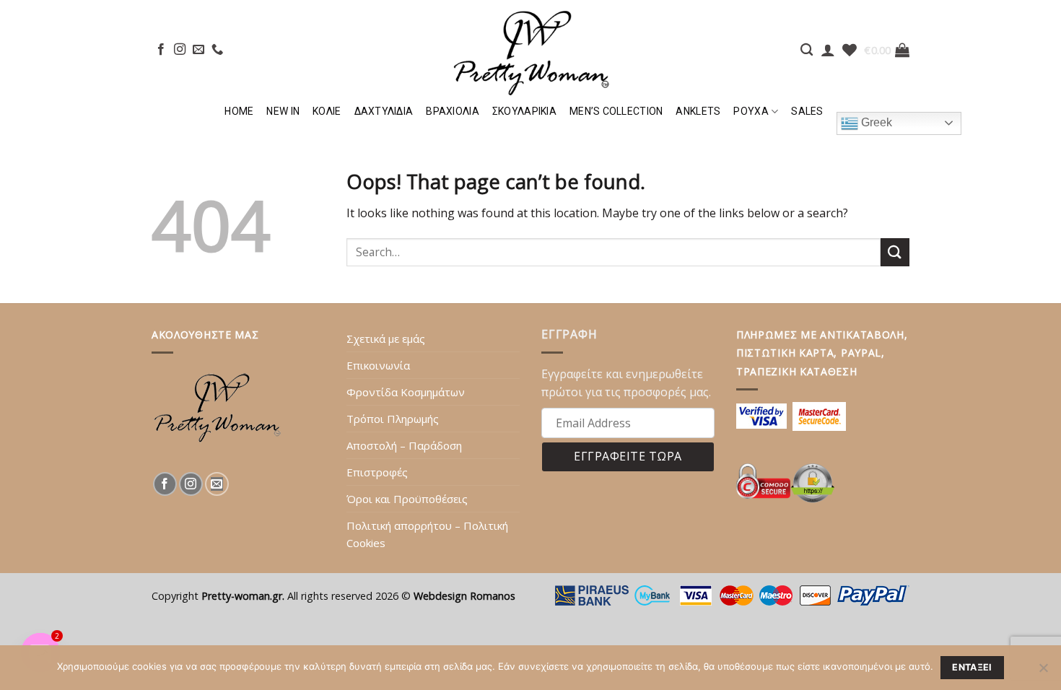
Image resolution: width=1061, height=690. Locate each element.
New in (283, 111)
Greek (875, 122)
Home (238, 111)
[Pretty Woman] (530, 48)
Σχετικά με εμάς (385, 338)
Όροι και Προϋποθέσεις (407, 499)
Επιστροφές (377, 472)
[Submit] (895, 252)
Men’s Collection (616, 111)
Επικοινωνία (378, 365)
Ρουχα (750, 111)
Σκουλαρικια (524, 111)
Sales (807, 111)
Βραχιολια (452, 111)
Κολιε (327, 111)
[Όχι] (1043, 672)
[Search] (806, 50)
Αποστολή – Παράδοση (404, 445)
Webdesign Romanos (464, 596)
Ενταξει (972, 667)
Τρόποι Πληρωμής (392, 418)
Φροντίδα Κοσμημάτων (405, 392)
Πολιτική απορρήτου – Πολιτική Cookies (427, 534)
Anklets (698, 111)
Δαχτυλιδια (384, 111)
